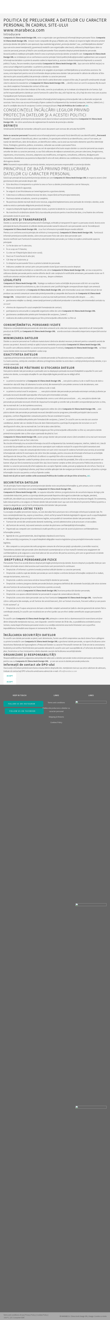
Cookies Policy (56, 722)
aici (86, 105)
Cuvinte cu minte (100, 1316)
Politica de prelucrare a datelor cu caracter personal (56, 710)
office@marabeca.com (67, 671)
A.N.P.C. (7, 1317)
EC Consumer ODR (17, 1317)
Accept (10, 676)
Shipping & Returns (56, 717)
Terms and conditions (56, 702)
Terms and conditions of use (13, 1315)
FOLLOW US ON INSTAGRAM (21, 704)
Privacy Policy (30, 1315)
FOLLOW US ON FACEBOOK (22, 711)
